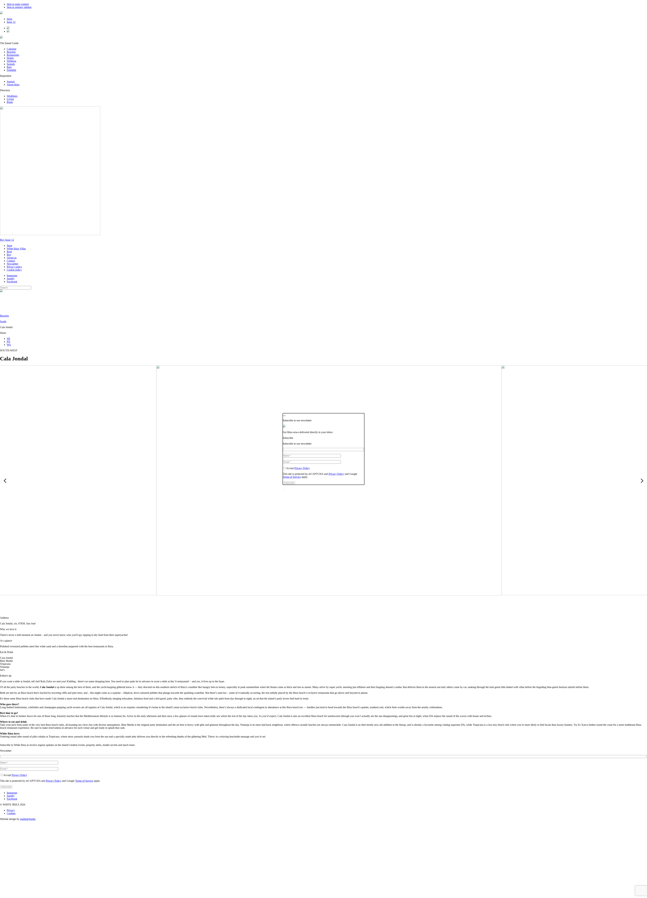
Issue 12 (11, 22)
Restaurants (13, 55)
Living (10, 99)
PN (8, 341)
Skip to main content (18, 4)
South (3, 321)
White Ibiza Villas (16, 248)
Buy (9, 254)
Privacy (11, 810)
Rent (9, 251)
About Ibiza (13, 84)
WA (9, 344)
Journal (10, 81)
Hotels (10, 58)
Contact (11, 260)
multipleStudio (28, 819)
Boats (10, 102)
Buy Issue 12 (7, 239)
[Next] (641, 480)
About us (12, 257)
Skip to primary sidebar (19, 7)
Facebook (12, 281)
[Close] (284, 415)
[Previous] (5, 480)
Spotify (10, 278)
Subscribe (288, 437)
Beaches (11, 51)
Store (9, 18)
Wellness (11, 61)
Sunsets (11, 64)
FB (8, 338)
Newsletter (12, 263)
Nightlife (11, 70)
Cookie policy (14, 269)
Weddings (12, 96)
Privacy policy (14, 266)
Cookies (11, 813)
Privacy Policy (19, 775)
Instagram (12, 275)
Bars (9, 67)
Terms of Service (84, 780)
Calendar (11, 48)
